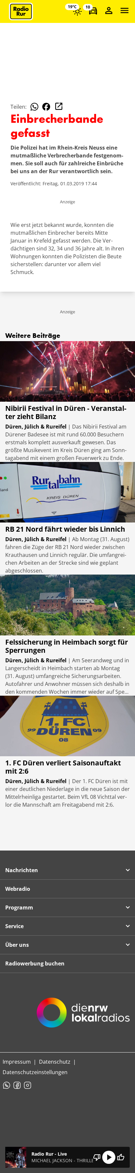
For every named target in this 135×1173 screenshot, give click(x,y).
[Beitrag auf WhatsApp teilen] (34, 107)
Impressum (17, 1061)
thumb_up (121, 1157)
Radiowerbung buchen (35, 963)
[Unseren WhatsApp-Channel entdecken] (6, 1085)
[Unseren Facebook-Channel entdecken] (17, 1085)
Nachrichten (21, 870)
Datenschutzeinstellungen (35, 1072)
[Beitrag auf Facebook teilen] (46, 107)
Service (14, 926)
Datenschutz (54, 1061)
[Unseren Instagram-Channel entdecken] (27, 1085)
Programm (19, 907)
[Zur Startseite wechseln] (21, 11)
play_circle (109, 1157)
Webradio (17, 888)
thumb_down (97, 1157)
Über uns (17, 944)
